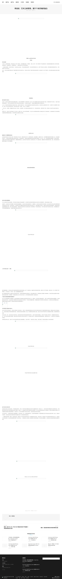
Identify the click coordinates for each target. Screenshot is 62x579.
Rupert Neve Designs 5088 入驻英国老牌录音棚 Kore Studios (33, 545)
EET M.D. (29, 510)
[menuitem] (3, 2)
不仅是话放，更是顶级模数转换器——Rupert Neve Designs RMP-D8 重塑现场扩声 (13, 539)
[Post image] (5, 539)
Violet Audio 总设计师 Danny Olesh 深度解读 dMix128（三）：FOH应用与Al (33, 539)
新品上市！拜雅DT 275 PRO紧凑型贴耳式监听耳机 (53, 545)
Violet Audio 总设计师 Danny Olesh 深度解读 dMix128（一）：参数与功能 (13, 545)
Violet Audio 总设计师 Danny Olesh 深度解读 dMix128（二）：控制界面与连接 (53, 539)
